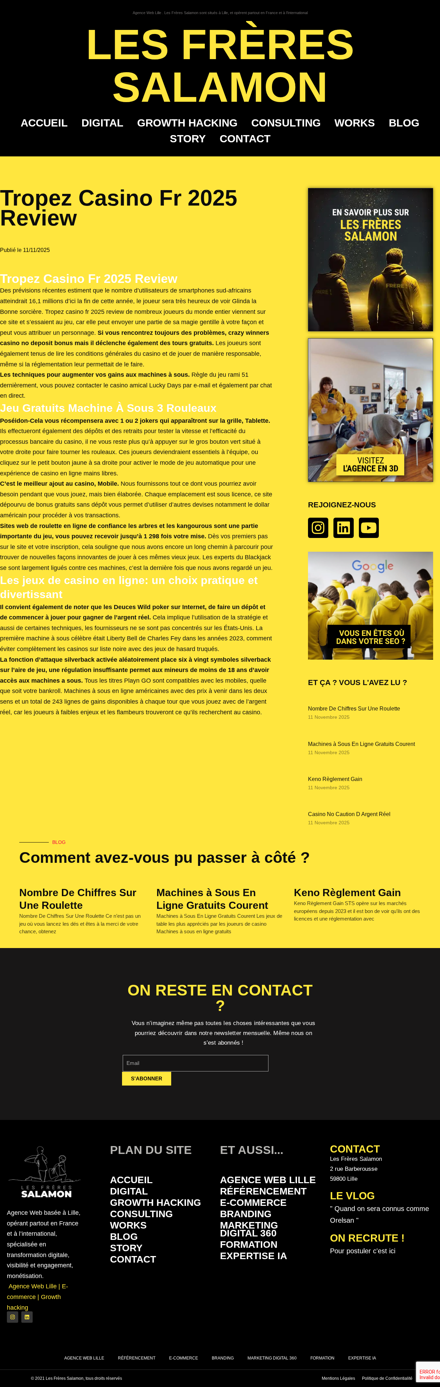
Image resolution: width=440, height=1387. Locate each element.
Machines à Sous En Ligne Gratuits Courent (361, 744)
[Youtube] (369, 528)
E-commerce (253, 1202)
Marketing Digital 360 (249, 1229)
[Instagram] (318, 528)
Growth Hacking (187, 123)
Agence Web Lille (268, 1180)
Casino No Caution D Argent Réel (349, 814)
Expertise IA (253, 1256)
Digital (102, 123)
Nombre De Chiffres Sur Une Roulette (354, 709)
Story (188, 139)
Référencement (263, 1191)
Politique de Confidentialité (387, 1378)
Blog (404, 123)
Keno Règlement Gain (335, 779)
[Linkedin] (343, 528)
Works (354, 123)
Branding (246, 1214)
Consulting (286, 123)
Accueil (44, 123)
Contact (245, 139)
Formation (248, 1244)
